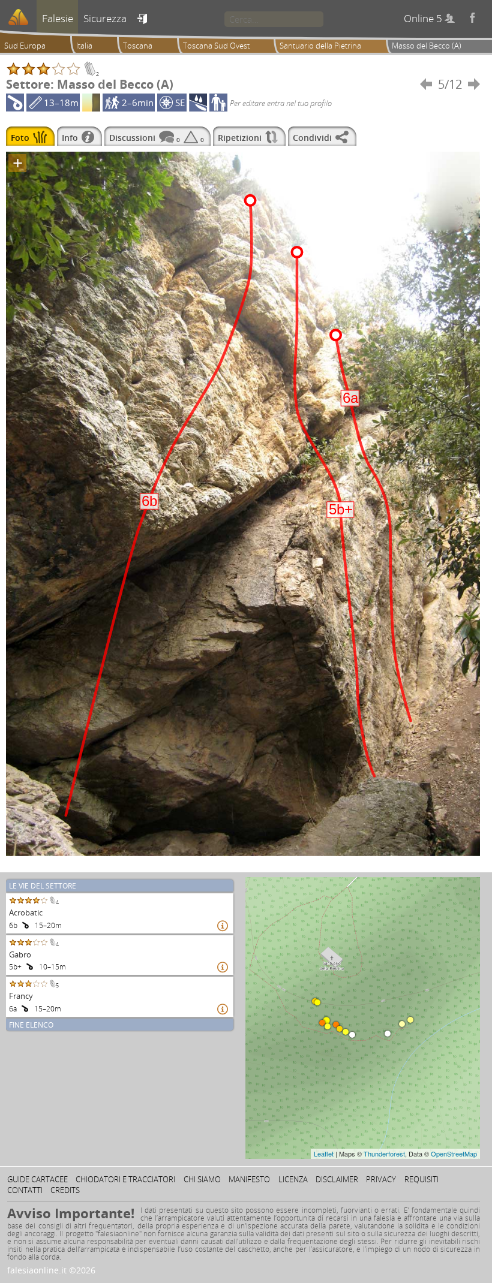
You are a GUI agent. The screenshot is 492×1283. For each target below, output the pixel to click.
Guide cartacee (37, 1179)
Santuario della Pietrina (320, 45)
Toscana (137, 45)
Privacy (381, 1179)
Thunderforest (384, 1153)
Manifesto (249, 1179)
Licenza (293, 1179)
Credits (65, 1190)
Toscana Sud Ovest (216, 45)
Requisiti (421, 1179)
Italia (84, 45)
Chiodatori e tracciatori (125, 1179)
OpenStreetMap (454, 1153)
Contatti (25, 1190)
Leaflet (324, 1153)
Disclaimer (337, 1179)
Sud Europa (25, 45)
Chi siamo (202, 1179)
